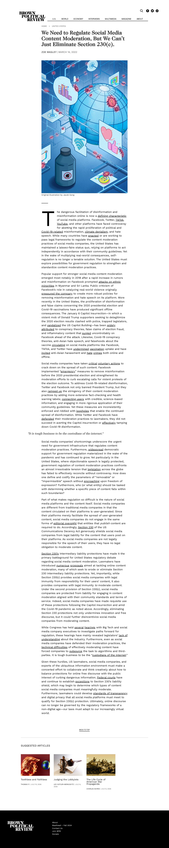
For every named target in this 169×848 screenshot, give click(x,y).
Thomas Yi (25, 784)
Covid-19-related (52, 231)
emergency (68, 371)
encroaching (91, 481)
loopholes (82, 410)
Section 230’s (50, 553)
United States (59, 26)
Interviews (94, 19)
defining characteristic (112, 215)
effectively (109, 422)
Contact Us (57, 828)
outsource (75, 651)
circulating (58, 345)
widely (111, 325)
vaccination (97, 349)
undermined (81, 349)
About (140, 19)
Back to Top (84, 729)
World (64, 19)
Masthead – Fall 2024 (62, 825)
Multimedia (110, 19)
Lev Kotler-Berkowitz (64, 784)
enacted (93, 235)
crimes (97, 352)
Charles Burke (93, 789)
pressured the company (56, 293)
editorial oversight (65, 523)
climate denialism (96, 231)
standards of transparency (110, 693)
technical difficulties (54, 647)
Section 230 (85, 527)
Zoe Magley (48, 52)
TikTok (119, 219)
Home (44, 26)
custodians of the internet (109, 655)
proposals (76, 565)
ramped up (55, 391)
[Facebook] (147, 10)
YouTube (62, 223)
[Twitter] (152, 10)
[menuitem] (54, 19)
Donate (55, 834)
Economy (78, 19)
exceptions (82, 681)
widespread (95, 449)
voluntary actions (109, 363)
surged (86, 333)
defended (47, 418)
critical (93, 363)
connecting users (73, 399)
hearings (89, 627)
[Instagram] (156, 10)
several (79, 627)
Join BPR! (56, 831)
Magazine (126, 19)
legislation (94, 469)
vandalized (54, 325)
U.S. (54, 19)
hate (89, 352)
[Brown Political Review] (32, 12)
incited (45, 352)
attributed (47, 329)
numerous (62, 565)
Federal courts (106, 677)
